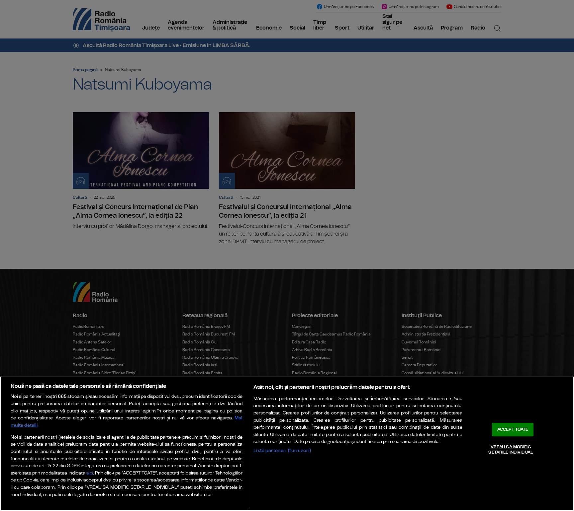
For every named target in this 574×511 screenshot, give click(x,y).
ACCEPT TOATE (512, 429)
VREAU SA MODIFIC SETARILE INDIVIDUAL (510, 450)
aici (89, 473)
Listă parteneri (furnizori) (282, 450)
